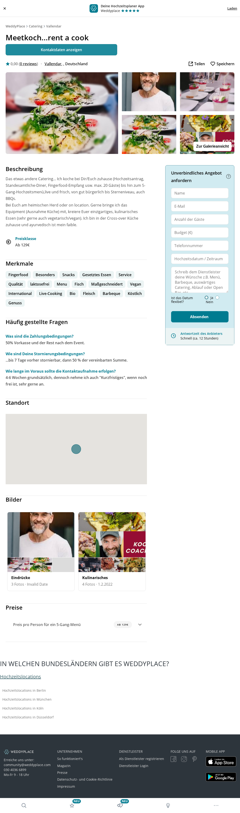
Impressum (66, 786)
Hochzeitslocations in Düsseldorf (28, 717)
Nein (209, 302)
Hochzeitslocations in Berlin (24, 690)
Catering (35, 26)
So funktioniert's (70, 758)
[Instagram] (184, 759)
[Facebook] (173, 759)
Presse (62, 772)
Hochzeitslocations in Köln (23, 708)
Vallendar (53, 26)
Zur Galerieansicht (212, 146)
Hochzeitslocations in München (27, 699)
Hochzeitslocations (20, 676)
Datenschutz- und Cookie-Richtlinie (84, 779)
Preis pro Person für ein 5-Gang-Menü (70, 624)
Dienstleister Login (133, 765)
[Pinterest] (194, 759)
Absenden (199, 316)
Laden (232, 8)
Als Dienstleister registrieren (141, 758)
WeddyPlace (15, 26)
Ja (211, 298)
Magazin (64, 765)
